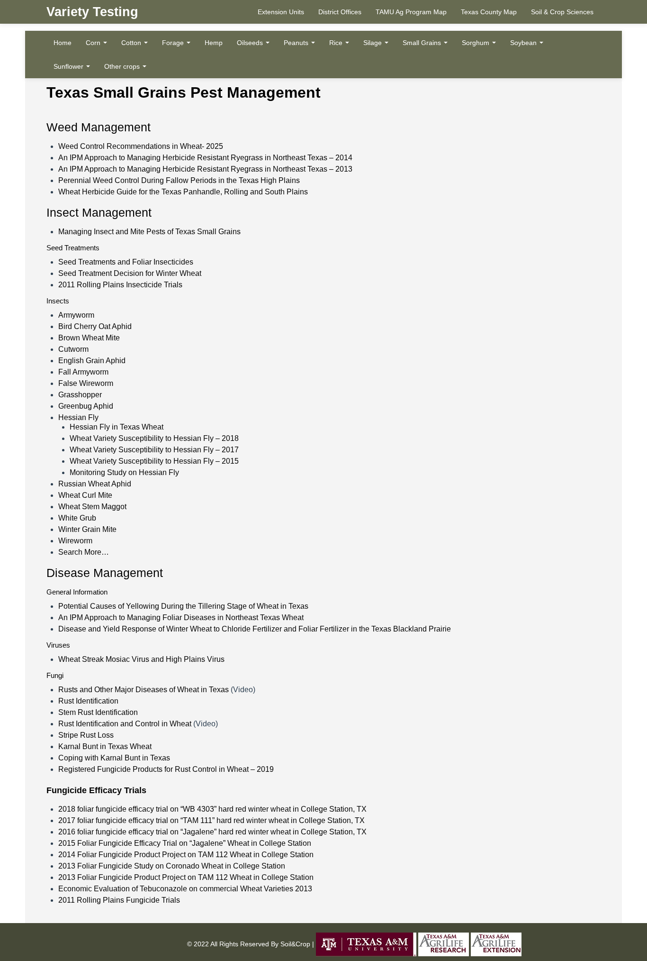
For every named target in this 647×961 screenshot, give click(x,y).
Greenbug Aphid (85, 406)
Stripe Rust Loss (86, 735)
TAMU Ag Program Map (411, 12)
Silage (373, 42)
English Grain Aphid (92, 361)
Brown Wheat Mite (89, 338)
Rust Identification (88, 701)
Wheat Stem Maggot (92, 507)
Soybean (524, 42)
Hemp (214, 42)
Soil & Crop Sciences (562, 12)
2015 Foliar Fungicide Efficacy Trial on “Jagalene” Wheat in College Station (184, 843)
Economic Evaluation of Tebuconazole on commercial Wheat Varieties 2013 (185, 889)
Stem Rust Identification (98, 712)
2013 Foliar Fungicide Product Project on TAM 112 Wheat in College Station (186, 877)
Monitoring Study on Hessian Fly (124, 472)
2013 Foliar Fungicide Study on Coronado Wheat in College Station (171, 866)
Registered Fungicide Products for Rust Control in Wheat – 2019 (166, 769)
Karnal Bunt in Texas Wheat (105, 746)
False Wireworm (85, 383)
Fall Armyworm (83, 372)
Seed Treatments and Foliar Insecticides (125, 262)
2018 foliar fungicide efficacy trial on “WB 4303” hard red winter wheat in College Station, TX (212, 809)
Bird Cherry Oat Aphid (95, 326)
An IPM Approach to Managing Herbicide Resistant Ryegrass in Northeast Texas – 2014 (205, 158)
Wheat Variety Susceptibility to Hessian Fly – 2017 (154, 450)
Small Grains (423, 42)
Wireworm (75, 541)
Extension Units (281, 12)
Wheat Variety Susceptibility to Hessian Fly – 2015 (154, 461)
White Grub (77, 518)
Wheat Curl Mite (85, 495)
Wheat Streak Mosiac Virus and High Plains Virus (141, 659)
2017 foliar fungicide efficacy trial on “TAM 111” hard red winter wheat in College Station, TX (211, 820)
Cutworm (73, 349)
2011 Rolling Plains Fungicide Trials (119, 900)
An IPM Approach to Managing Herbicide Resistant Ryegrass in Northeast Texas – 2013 (205, 169)
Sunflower (69, 66)
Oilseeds (251, 42)
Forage (174, 42)
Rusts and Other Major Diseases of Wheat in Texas (143, 690)
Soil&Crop (294, 944)
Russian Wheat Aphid (94, 484)
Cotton (132, 42)
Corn (94, 42)
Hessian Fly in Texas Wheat (116, 427)
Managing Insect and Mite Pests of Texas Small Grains (149, 232)
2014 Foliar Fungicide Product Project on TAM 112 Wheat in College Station (186, 855)
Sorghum (476, 42)
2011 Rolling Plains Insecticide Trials (120, 285)
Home (63, 42)
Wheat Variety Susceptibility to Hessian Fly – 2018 (154, 438)
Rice (336, 42)
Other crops (123, 66)
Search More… (83, 552)
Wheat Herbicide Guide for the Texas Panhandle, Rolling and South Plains (183, 192)
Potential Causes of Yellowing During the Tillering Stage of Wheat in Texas (183, 606)
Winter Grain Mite (87, 529)
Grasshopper (80, 395)
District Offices (339, 12)
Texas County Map (489, 12)
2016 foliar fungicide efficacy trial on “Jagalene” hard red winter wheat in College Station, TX (212, 832)
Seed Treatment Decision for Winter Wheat (129, 273)
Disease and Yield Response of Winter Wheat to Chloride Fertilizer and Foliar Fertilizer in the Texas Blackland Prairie (254, 629)
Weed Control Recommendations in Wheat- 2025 (140, 146)
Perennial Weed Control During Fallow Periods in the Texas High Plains (179, 180)
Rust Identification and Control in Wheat (124, 724)
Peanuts (297, 42)
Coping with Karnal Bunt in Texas (114, 758)
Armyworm (76, 315)
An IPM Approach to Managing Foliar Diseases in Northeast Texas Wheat (181, 617)
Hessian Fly (78, 417)
